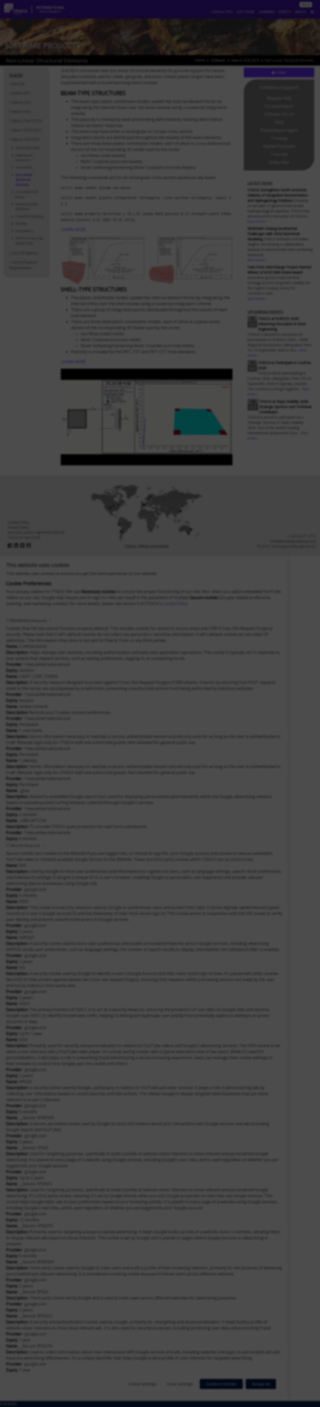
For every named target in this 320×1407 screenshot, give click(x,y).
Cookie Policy (175, 603)
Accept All (261, 1384)
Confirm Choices (221, 1384)
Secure (25, 845)
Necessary (28, 620)
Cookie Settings (142, 1383)
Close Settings (179, 1383)
